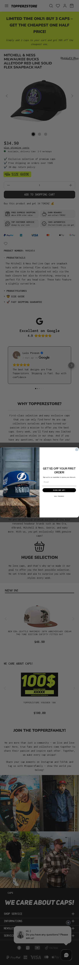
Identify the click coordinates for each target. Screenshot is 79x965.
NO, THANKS (59, 496)
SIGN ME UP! (59, 490)
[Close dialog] (77, 449)
